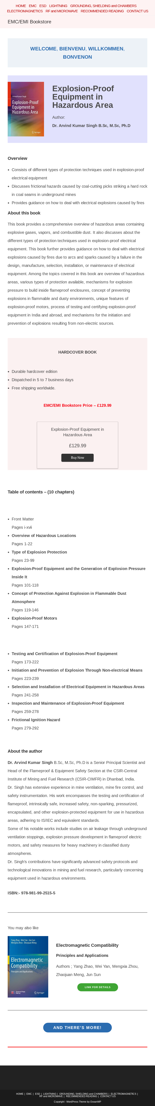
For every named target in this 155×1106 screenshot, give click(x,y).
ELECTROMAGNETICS (25, 11)
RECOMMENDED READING (102, 11)
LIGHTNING (58, 6)
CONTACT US (137, 11)
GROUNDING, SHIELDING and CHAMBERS (103, 6)
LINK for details (98, 987)
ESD (42, 6)
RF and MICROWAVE (62, 11)
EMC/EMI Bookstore (29, 21)
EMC (32, 6)
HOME (21, 6)
